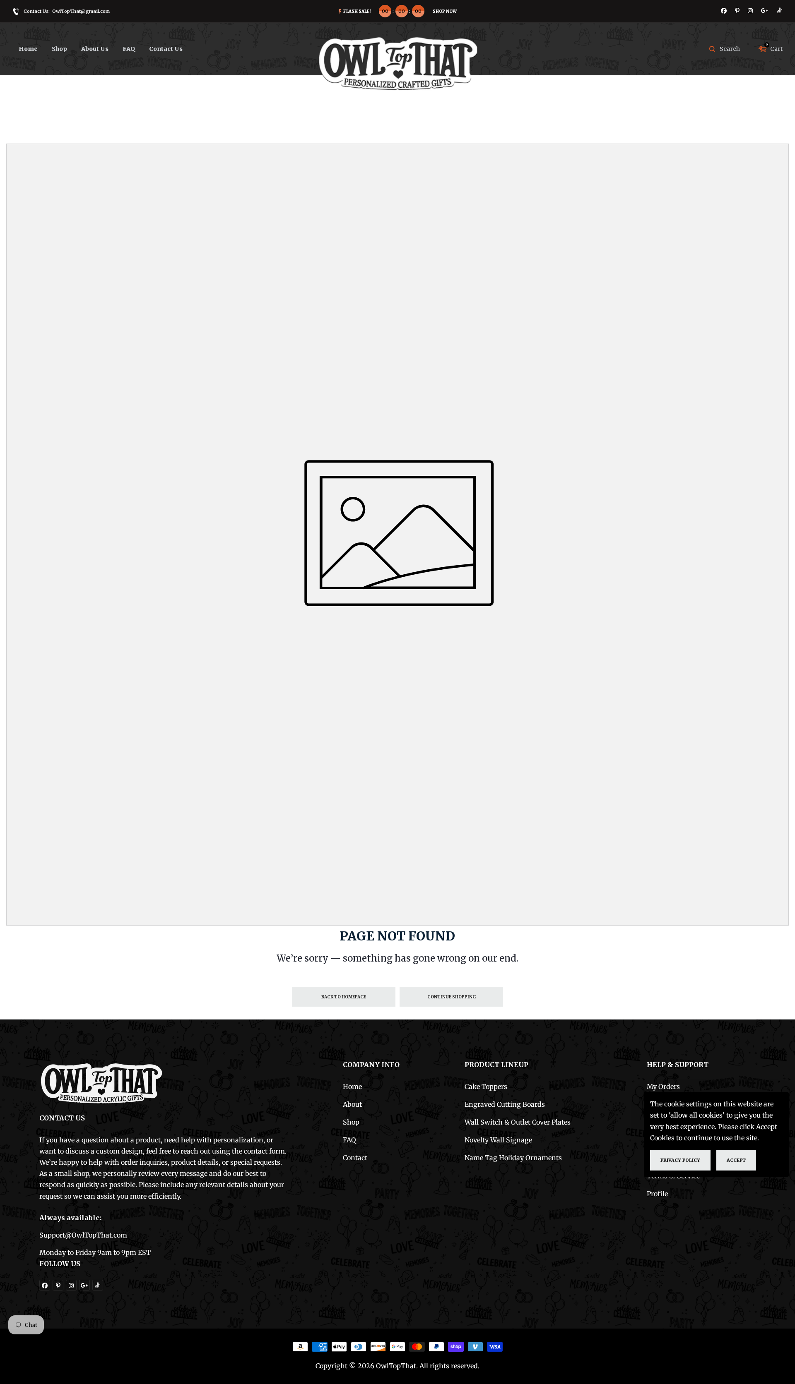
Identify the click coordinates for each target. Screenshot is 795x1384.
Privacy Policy (680, 1160)
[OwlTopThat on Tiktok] (780, 10)
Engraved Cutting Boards (505, 1104)
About (352, 1104)
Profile (657, 1194)
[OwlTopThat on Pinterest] (737, 10)
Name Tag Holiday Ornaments (513, 1158)
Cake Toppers (486, 1086)
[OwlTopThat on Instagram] (750, 10)
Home (28, 49)
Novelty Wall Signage (498, 1140)
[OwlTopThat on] (764, 10)
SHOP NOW (445, 11)
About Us (94, 49)
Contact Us (166, 49)
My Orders (663, 1086)
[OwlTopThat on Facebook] (724, 10)
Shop (351, 1122)
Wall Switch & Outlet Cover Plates (518, 1122)
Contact (355, 1158)
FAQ (129, 49)
